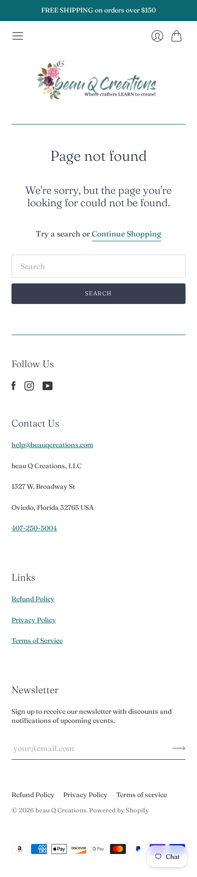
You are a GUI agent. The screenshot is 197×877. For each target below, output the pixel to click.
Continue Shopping (126, 233)
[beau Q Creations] (98, 83)
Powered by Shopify (119, 810)
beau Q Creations (60, 810)
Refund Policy (33, 599)
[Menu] (18, 36)
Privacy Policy (33, 620)
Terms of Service (37, 640)
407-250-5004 (34, 528)
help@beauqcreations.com (52, 444)
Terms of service (141, 794)
